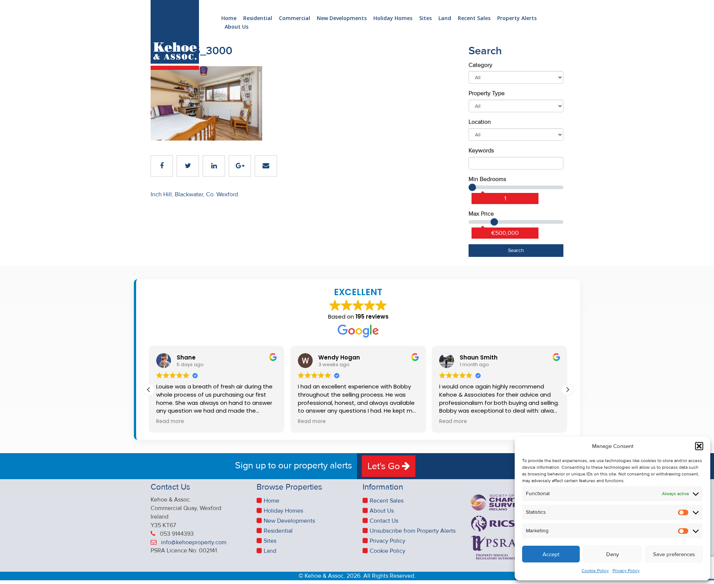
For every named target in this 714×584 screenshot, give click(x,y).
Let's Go (384, 466)
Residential (257, 18)
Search (516, 250)
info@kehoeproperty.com (193, 542)
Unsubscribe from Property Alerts (413, 531)
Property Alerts (517, 18)
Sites (425, 18)
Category (480, 65)
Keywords (481, 150)
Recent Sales (474, 18)
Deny (612, 554)
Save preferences (674, 554)
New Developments (342, 18)
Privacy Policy (626, 571)
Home (229, 18)
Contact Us (384, 521)
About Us (236, 27)
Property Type (487, 93)
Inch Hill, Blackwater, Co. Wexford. (195, 194)
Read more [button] (170, 421)
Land (444, 18)
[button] (699, 446)
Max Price (481, 213)
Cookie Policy (595, 571)
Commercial (294, 18)
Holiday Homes (392, 18)
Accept (551, 554)
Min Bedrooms (487, 179)
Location (480, 122)
